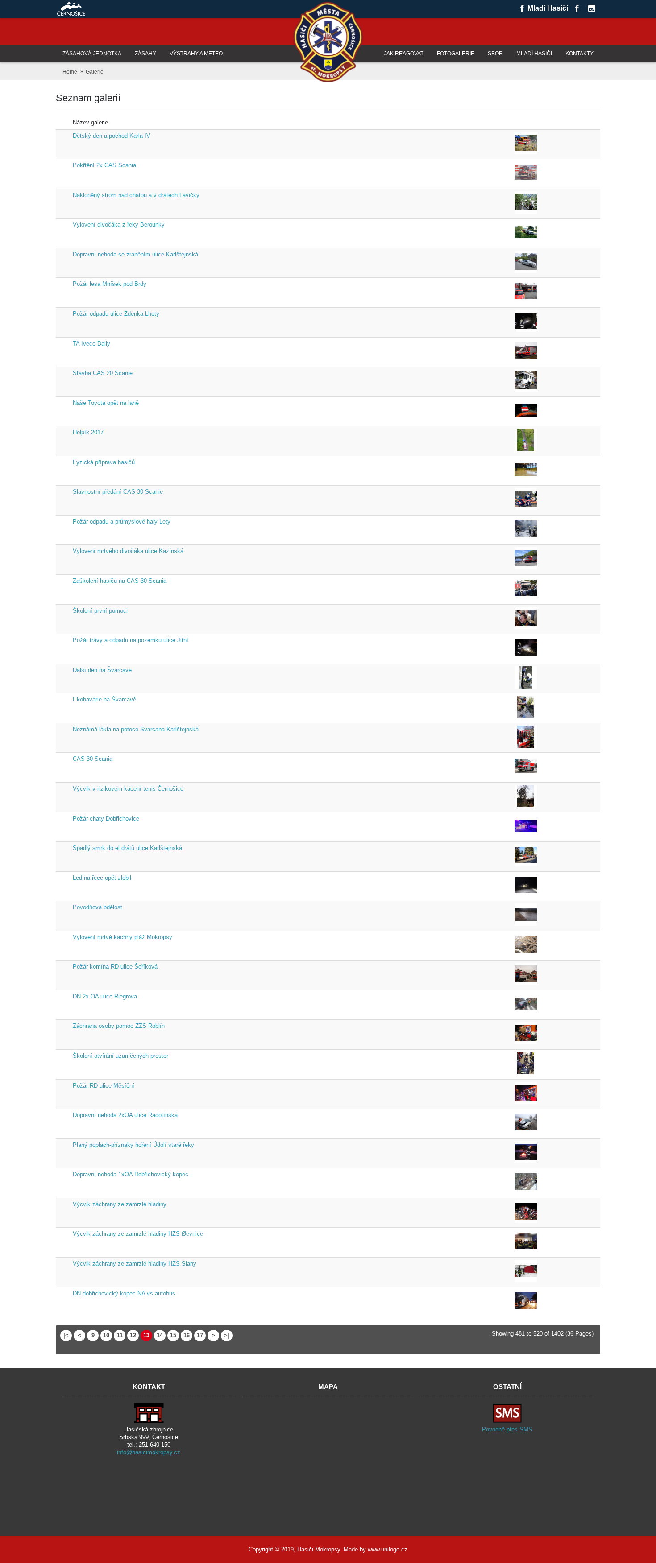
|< (66, 1335)
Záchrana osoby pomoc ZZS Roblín (119, 1026)
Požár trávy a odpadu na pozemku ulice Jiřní (130, 640)
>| (226, 1335)
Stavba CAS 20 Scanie (103, 373)
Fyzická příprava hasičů (104, 462)
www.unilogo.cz (387, 1549)
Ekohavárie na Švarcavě (104, 699)
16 (186, 1335)
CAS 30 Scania (92, 758)
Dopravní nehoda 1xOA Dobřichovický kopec (130, 1174)
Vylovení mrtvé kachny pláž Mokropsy (122, 937)
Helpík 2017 (88, 432)
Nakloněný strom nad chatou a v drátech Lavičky (136, 195)
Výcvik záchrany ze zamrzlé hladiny (119, 1204)
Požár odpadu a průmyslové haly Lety (121, 521)
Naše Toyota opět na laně (106, 403)
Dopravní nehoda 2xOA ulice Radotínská (125, 1115)
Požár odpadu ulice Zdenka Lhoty (116, 313)
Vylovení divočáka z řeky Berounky (119, 224)
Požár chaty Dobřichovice (106, 818)
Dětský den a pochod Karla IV (111, 135)
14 (160, 1335)
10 (106, 1335)
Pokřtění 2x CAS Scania (104, 165)
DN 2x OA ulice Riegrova (105, 996)
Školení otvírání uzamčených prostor (120, 1055)
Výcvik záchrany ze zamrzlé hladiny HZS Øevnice (138, 1233)
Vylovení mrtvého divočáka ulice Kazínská (128, 551)
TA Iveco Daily (91, 343)
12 (133, 1335)
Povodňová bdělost (97, 907)
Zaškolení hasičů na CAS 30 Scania (119, 580)
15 (173, 1335)
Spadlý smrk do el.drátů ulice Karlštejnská (127, 848)
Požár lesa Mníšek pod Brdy (109, 283)
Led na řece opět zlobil (102, 877)
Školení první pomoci (100, 610)
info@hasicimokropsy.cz (148, 1452)
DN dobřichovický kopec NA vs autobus (124, 1293)
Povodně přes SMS (507, 1429)
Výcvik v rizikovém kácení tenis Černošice (128, 788)
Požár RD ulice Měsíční (103, 1085)
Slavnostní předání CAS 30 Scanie (118, 491)
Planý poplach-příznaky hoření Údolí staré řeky (133, 1145)
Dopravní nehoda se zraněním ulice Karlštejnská (135, 254)
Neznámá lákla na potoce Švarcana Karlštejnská (136, 729)
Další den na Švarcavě (102, 670)
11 (120, 1335)
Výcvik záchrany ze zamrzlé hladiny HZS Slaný (134, 1263)
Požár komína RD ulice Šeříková (115, 966)
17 (200, 1335)
